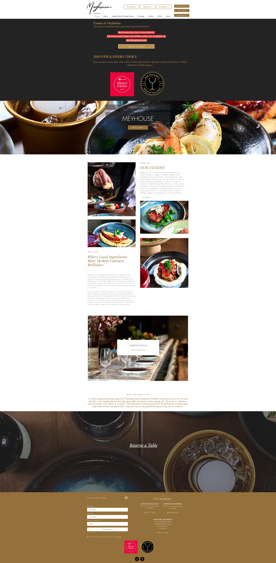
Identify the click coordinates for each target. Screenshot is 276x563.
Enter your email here (108, 281)
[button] (218, 238)
